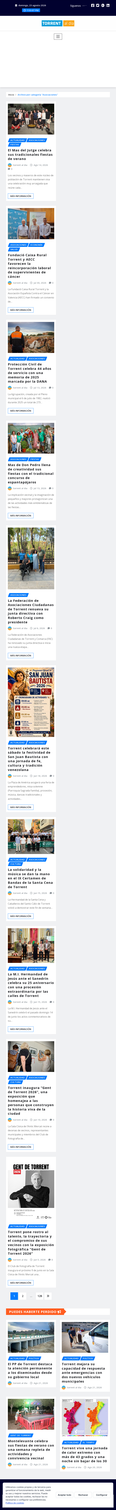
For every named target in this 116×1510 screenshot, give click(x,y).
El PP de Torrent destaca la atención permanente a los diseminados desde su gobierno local (30, 1370)
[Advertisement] (59, 62)
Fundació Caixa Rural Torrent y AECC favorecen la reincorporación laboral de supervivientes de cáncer (29, 266)
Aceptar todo (64, 1495)
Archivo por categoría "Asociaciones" (38, 94)
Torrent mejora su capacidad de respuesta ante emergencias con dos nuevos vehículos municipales (83, 1372)
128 (39, 1296)
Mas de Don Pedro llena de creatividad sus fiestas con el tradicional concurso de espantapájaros (31, 473)
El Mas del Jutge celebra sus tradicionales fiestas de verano (30, 154)
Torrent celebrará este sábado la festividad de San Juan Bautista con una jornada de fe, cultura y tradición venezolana (29, 759)
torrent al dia (20, 164)
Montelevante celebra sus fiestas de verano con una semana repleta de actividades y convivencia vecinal (31, 1449)
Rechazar (83, 1495)
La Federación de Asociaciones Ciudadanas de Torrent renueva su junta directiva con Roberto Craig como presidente (31, 611)
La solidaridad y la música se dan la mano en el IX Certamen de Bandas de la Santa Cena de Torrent (30, 878)
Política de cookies (15, 1503)
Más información (20, 195)
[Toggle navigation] (58, 37)
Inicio (11, 94)
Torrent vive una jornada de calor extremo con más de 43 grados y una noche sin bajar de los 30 (85, 1454)
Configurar (101, 1495)
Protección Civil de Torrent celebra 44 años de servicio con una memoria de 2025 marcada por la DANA (29, 373)
